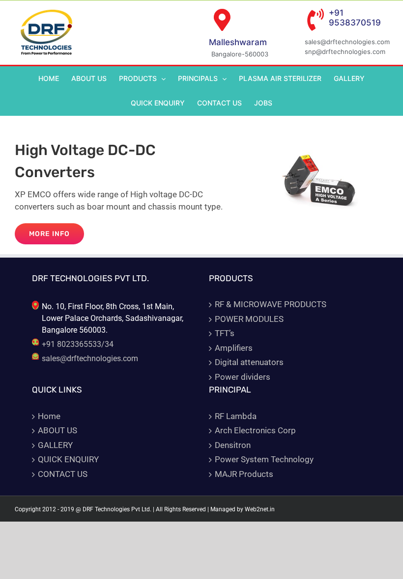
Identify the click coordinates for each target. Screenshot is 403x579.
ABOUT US (57, 430)
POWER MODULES (249, 319)
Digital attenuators (249, 362)
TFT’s (224, 333)
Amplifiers (234, 348)
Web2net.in (260, 509)
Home (49, 416)
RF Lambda (236, 416)
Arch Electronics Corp (255, 430)
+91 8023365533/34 (78, 344)
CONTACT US (62, 474)
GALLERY (55, 445)
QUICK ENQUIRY (68, 459)
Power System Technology (264, 459)
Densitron (233, 445)
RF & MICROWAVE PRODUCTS (270, 304)
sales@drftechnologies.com (90, 358)
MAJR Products (244, 474)
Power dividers (242, 377)
